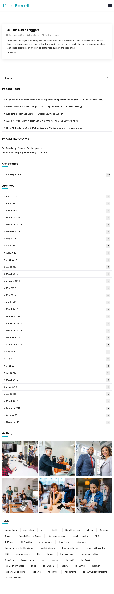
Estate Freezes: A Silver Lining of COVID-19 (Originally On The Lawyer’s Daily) (44, 107)
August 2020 (57, 196)
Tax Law (64, 566)
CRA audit (9, 542)
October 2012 (57, 415)
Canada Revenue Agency (30, 536)
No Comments (52, 35)
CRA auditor (26, 542)
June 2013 (57, 387)
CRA (97, 536)
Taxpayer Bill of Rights (15, 572)
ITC (38, 554)
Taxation (55, 560)
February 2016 (57, 316)
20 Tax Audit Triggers (23, 30)
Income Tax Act (23, 554)
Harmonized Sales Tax (95, 548)
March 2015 (57, 380)
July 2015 (57, 359)
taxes (33, 566)
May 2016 (57, 295)
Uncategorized (58, 174)
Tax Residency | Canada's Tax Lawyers (20, 148)
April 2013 (57, 394)
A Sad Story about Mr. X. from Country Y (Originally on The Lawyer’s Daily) (42, 121)
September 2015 (57, 344)
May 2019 (57, 238)
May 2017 (57, 288)
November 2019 (57, 224)
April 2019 (57, 246)
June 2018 (57, 260)
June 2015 (57, 366)
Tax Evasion (48, 566)
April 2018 (57, 267)
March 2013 (57, 401)
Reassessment (27, 560)
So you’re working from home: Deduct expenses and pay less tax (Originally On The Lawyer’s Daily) (54, 99)
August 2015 (57, 351)
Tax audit (70, 560)
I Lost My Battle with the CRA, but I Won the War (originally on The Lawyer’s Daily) (45, 128)
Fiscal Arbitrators (47, 548)
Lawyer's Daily (66, 554)
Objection (9, 560)
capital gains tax (80, 536)
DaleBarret (34, 35)
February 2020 (57, 217)
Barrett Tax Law (72, 530)
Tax (42, 560)
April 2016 (57, 302)
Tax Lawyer (80, 566)
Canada (8, 536)
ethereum (81, 542)
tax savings (53, 572)
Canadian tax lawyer (57, 536)
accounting (28, 530)
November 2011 (57, 422)
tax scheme (70, 572)
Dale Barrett (64, 542)
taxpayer (96, 566)
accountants (11, 530)
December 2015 (57, 323)
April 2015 (57, 373)
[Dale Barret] (16, 5)
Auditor (55, 530)
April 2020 (57, 203)
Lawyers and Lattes (89, 554)
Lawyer (50, 554)
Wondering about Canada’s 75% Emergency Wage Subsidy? (35, 114)
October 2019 (57, 231)
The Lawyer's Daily (13, 578)
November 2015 (57, 330)
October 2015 (57, 337)
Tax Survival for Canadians (95, 572)
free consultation (70, 548)
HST (7, 554)
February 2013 (57, 408)
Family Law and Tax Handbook (19, 548)
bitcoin (90, 530)
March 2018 (57, 274)
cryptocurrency (46, 542)
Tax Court (85, 560)
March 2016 (57, 309)
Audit (42, 530)
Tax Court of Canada (14, 566)
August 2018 (57, 253)
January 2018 (57, 281)
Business (104, 530)
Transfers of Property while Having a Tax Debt (24, 152)
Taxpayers (36, 572)
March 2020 (57, 210)
